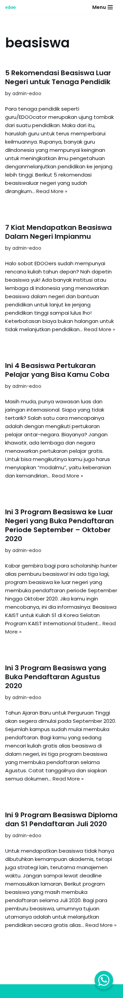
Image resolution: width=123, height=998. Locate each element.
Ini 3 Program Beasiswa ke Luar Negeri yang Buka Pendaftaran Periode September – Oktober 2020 (59, 525)
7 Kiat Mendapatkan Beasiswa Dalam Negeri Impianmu (58, 232)
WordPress (67, 991)
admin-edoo (26, 93)
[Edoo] (12, 7)
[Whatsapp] (104, 980)
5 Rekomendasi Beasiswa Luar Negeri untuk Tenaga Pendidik (58, 77)
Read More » (51, 191)
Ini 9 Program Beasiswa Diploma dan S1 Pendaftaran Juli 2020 (61, 819)
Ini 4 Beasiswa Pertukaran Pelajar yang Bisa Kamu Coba (57, 370)
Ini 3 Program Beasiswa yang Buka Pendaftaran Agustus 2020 (55, 677)
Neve (11, 991)
